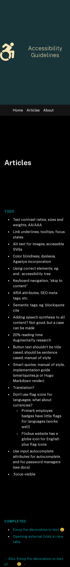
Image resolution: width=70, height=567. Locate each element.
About (48, 110)
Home (18, 110)
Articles (33, 110)
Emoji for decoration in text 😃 (38, 530)
